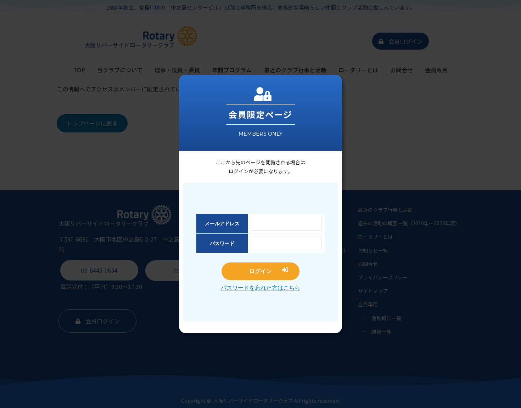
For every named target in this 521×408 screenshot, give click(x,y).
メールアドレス (222, 223)
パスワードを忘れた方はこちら (260, 288)
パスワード (222, 243)
